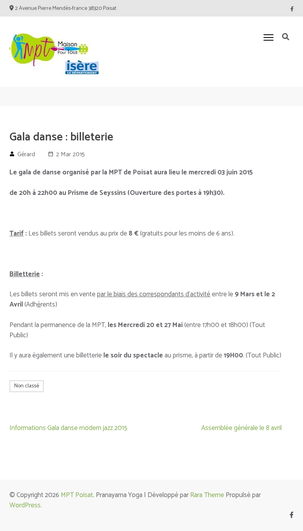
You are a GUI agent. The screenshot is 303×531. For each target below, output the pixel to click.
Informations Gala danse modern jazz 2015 (68, 428)
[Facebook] (292, 9)
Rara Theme (207, 495)
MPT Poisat (77, 495)
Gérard (26, 154)
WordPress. (25, 505)
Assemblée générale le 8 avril (241, 428)
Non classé (26, 386)
